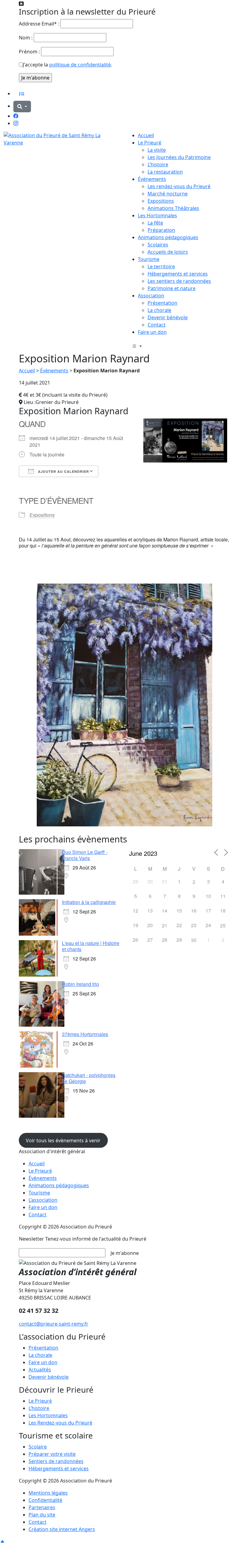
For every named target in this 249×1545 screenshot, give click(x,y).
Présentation (162, 303)
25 (223, 925)
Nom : (25, 37)
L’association (43, 1200)
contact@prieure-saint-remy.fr (53, 1323)
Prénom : (29, 51)
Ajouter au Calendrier (63, 471)
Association (151, 295)
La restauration (165, 171)
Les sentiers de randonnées (179, 281)
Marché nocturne (168, 193)
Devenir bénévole (168, 317)
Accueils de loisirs (168, 252)
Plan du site (42, 1514)
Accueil (146, 135)
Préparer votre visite (52, 1454)
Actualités (40, 1369)
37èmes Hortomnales (85, 1034)
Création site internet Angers (62, 1529)
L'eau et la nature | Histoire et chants (90, 946)
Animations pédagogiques (168, 237)
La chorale (159, 310)
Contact (156, 324)
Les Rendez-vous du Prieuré (60, 1422)
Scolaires (158, 244)
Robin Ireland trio (80, 984)
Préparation (161, 230)
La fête (155, 222)
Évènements (152, 179)
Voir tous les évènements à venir (63, 1140)
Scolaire (38, 1446)
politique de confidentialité (80, 64)
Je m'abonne (125, 1253)
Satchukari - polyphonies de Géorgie (88, 1078)
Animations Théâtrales (173, 208)
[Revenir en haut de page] (2, 1541)
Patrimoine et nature (172, 288)
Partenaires (42, 1507)
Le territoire (161, 266)
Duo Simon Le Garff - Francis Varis (84, 855)
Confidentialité (45, 1500)
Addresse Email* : (39, 23)
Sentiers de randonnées (56, 1461)
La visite (157, 150)
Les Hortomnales (157, 215)
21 (164, 925)
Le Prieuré (149, 142)
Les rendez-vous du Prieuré (179, 186)
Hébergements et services (178, 273)
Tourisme (148, 259)
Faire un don (152, 332)
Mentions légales (48, 1492)
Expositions (161, 201)
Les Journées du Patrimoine (179, 157)
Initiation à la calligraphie (89, 902)
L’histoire (158, 164)
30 (193, 940)
